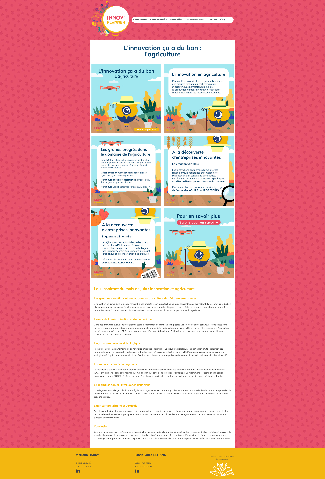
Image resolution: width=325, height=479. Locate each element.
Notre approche (158, 20)
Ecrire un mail (83, 463)
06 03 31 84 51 (84, 466)
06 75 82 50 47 (143, 466)
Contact (213, 20)
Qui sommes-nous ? (195, 20)
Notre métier (140, 20)
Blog (222, 20)
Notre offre (176, 20)
